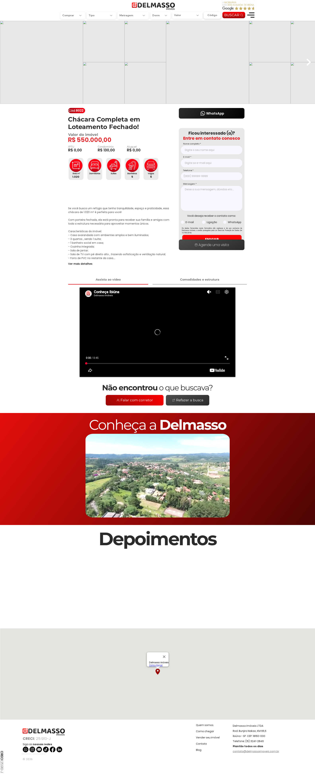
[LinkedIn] (59, 749)
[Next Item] (309, 62)
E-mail (186, 157)
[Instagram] (32, 749)
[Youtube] (39, 749)
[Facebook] (52, 749)
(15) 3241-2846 (254, 741)
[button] (250, 15)
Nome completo (191, 144)
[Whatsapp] (25, 749)
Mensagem (189, 184)
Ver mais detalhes (80, 264)
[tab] (108, 280)
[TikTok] (46, 749)
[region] (250, 15)
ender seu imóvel (209, 737)
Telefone (187, 170)
